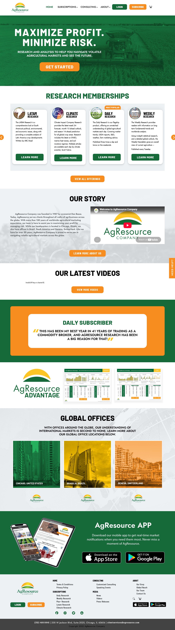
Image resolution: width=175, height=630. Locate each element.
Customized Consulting (106, 584)
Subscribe (138, 6)
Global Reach (142, 587)
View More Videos (87, 289)
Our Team (140, 590)
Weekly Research (64, 598)
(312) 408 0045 (41, 622)
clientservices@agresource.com (123, 622)
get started (59, 66)
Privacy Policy (62, 587)
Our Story (140, 584)
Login (119, 6)
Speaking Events (104, 587)
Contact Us (141, 593)
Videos (99, 598)
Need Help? (172, 268)
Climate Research (64, 607)
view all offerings (87, 179)
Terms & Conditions (65, 584)
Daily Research (63, 595)
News (99, 595)
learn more (29, 157)
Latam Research (63, 604)
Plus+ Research (63, 601)
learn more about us (87, 253)
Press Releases (103, 601)
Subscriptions (59, 591)
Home (55, 580)
